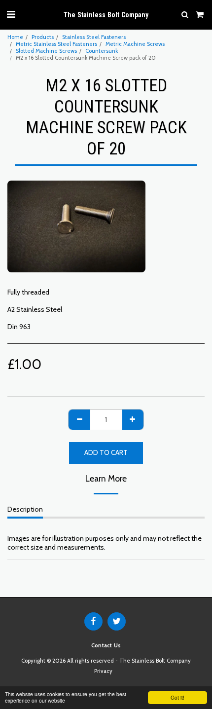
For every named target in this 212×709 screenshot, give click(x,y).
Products (43, 37)
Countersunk (101, 50)
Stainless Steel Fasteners (94, 37)
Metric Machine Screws (135, 43)
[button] (10, 14)
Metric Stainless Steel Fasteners (56, 43)
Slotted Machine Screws (46, 50)
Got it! (177, 697)
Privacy (103, 671)
